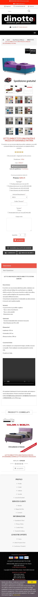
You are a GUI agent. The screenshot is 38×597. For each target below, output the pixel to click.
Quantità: (14, 235)
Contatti (19, 512)
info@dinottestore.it (19, 3)
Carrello (20, 494)
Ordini (19, 487)
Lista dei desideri (20, 497)
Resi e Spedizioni (8, 270)
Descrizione (7, 265)
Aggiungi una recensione (24, 156)
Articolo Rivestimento (19, 194)
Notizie (20, 505)
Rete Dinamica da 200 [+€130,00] (20, 190)
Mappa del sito (20, 509)
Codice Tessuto (18, 201)
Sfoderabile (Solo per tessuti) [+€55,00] (19, 212)
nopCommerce (22, 554)
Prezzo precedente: (16, 175)
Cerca (19, 539)
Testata (18, 208)
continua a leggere (19, 567)
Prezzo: (16, 178)
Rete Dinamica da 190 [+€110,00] (20, 188)
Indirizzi (20, 490)
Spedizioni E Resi (19, 520)
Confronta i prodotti (19, 546)
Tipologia (18, 181)
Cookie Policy (19, 527)
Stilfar (22, 159)
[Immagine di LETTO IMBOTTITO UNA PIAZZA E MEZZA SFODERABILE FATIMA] (19, 65)
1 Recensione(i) (11, 156)
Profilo (20, 483)
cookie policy (16, 595)
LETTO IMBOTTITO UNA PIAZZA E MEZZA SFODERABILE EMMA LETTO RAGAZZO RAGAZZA (19, 455)
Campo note (19, 216)
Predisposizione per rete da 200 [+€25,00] (19, 186)
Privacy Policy (20, 524)
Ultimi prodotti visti (19, 542)
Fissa (19, 210)
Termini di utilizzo (20, 531)
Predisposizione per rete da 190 (19, 184)
